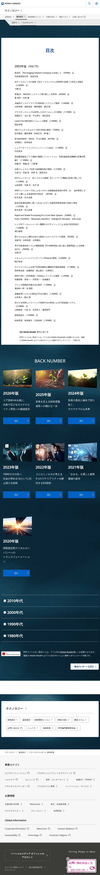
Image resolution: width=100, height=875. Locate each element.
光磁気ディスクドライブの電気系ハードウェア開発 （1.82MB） (43, 103)
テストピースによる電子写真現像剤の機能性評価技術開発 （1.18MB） (46, 267)
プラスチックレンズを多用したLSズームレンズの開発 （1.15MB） (44, 112)
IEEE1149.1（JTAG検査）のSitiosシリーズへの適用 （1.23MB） (42, 275)
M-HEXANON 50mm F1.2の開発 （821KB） (35, 138)
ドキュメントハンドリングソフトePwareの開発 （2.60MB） (41, 258)
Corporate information (15, 828)
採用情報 (57, 810)
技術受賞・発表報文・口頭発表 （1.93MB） (34, 320)
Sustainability (11, 835)
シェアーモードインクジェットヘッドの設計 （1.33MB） (40, 147)
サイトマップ (10, 870)
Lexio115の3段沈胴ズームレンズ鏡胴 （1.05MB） (37, 121)
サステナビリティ (12, 810)
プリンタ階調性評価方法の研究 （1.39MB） (34, 284)
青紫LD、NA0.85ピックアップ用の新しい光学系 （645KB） (41, 94)
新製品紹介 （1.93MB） (25, 315)
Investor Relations (66, 828)
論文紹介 (22, 752)
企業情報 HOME (12, 804)
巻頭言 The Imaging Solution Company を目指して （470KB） (43, 72)
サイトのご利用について (14, 867)
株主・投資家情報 (58, 804)
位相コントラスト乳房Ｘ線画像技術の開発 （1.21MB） (39, 169)
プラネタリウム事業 (46, 786)
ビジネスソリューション (15, 773)
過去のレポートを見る (84, 666)
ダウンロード (63, 340)
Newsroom (35, 804)
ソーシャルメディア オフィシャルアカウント (27, 855)
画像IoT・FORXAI (84, 779)
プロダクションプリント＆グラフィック (54, 773)
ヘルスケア (10, 779)
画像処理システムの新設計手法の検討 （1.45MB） (37, 293)
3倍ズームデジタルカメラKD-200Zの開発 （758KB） (38, 129)
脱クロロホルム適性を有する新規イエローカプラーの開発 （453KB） (45, 236)
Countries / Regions (58, 835)
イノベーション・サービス (77, 786)
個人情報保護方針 (36, 867)
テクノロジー (10, 752)
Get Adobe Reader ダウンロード (34, 332)
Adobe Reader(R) (68, 652)
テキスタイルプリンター (15, 786)
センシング (30, 779)
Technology (33, 835)
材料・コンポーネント (55, 779)
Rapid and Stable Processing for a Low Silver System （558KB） (44, 215)
